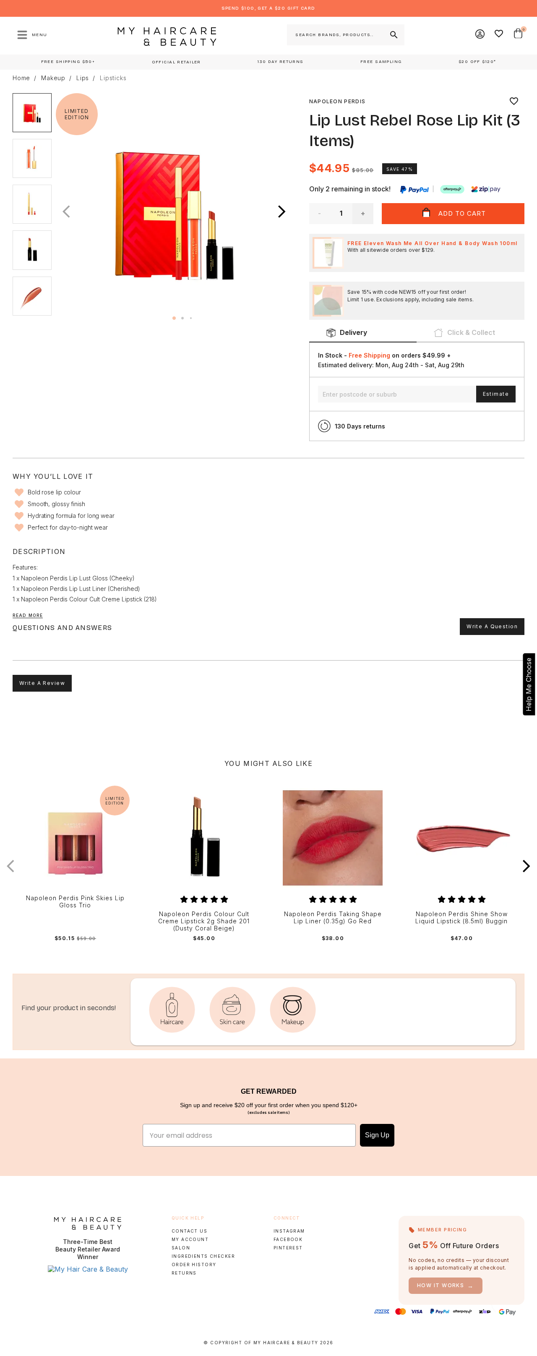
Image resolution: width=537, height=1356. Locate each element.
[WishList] (499, 35)
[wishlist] (513, 101)
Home (21, 78)
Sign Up (377, 1135)
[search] (393, 35)
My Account (190, 1239)
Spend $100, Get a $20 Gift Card (268, 8)
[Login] (480, 35)
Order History (194, 1264)
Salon (181, 1247)
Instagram (289, 1230)
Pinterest (288, 1247)
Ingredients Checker (203, 1256)
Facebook (288, 1239)
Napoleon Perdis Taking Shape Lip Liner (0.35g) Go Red (333, 918)
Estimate (496, 394)
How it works (445, 1285)
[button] (281, 212)
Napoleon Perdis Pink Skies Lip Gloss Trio (75, 902)
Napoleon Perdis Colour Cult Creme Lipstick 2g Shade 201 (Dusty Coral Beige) (204, 921)
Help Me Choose (528, 684)
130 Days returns (360, 426)
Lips (82, 78)
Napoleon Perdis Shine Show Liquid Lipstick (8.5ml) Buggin (461, 918)
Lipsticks (113, 78)
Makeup (53, 78)
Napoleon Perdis (337, 101)
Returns (184, 1272)
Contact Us (189, 1230)
